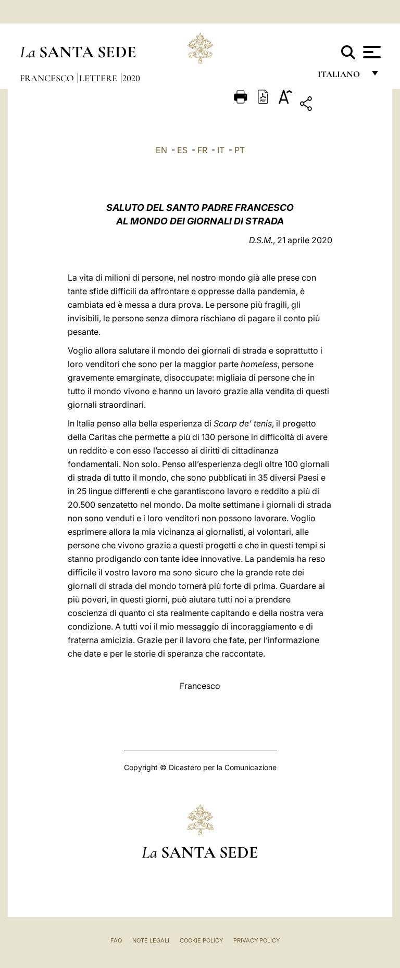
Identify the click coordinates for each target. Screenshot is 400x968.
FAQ (116, 940)
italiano (341, 77)
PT (239, 150)
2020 (131, 78)
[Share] (338, 105)
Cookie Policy (201, 940)
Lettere (99, 78)
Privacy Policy (256, 940)
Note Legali (150, 940)
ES (182, 150)
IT (220, 150)
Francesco (48, 78)
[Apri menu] (370, 52)
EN (161, 150)
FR (202, 150)
